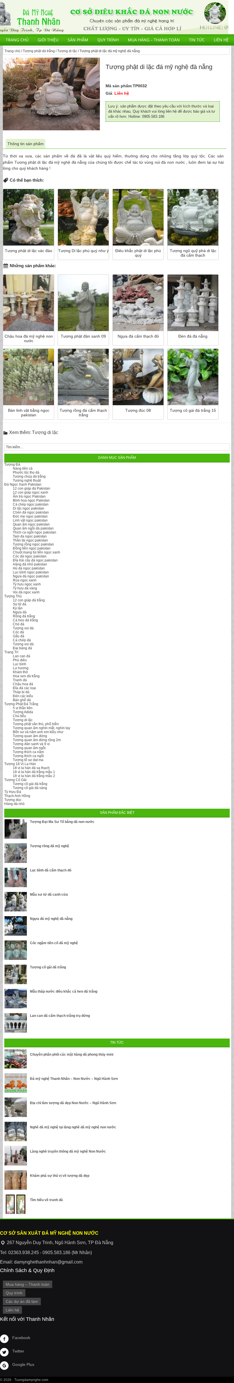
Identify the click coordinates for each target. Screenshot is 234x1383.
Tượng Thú (13, 596)
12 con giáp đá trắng (29, 600)
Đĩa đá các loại (24, 688)
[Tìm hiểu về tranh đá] (15, 1204)
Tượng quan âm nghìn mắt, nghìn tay (41, 728)
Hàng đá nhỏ (14, 804)
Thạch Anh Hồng (17, 796)
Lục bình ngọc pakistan (31, 572)
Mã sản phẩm (119, 86)
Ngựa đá (20, 612)
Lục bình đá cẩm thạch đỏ (50, 870)
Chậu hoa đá (23, 684)
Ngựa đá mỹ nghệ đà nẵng (51, 919)
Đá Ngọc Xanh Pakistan (22, 484)
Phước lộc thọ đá (26, 472)
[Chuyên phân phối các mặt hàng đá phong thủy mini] (15, 1059)
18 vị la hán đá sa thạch (31, 768)
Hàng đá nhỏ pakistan (30, 564)
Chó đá (18, 624)
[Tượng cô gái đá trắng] (15, 974)
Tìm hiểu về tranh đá (46, 1200)
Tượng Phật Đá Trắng (21, 704)
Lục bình (19, 664)
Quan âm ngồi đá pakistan (33, 528)
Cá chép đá (22, 640)
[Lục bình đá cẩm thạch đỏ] (15, 877)
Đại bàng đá (22, 648)
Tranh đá (20, 680)
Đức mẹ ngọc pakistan (30, 516)
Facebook (21, 1337)
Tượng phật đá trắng (39, 51)
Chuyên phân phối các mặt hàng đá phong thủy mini (71, 1054)
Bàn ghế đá (22, 700)
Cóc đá (18, 632)
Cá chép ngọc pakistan (31, 504)
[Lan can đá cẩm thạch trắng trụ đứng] (15, 1023)
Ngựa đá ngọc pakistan (31, 576)
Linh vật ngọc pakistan (30, 520)
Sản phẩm (78, 39)
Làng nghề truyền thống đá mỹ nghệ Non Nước (68, 1151)
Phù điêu (20, 660)
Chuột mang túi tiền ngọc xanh (36, 552)
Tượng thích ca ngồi (28, 756)
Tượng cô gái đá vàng (30, 788)
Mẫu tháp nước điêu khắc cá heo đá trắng (63, 991)
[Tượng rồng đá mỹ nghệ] (15, 853)
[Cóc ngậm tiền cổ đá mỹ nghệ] (15, 950)
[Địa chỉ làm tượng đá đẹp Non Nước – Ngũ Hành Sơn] (15, 1107)
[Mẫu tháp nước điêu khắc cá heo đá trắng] (15, 999)
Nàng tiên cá (23, 469)
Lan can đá (21, 656)
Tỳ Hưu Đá (12, 792)
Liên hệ (221, 39)
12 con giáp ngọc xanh (30, 492)
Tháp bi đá (21, 692)
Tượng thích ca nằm (28, 752)
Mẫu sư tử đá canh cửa (49, 895)
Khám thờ (20, 672)
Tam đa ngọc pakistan (30, 536)
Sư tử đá (19, 604)
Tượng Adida (23, 712)
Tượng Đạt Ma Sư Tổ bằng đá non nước (62, 822)
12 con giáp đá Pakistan (31, 488)
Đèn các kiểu (23, 696)
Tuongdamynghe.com (31, 1380)
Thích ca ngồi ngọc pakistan (34, 532)
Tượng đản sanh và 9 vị (31, 744)
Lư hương (21, 668)
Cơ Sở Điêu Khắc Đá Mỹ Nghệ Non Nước (114, 17)
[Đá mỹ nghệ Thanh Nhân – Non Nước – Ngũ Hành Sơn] (15, 1083)
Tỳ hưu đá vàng (25, 588)
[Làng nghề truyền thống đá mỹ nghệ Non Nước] (15, 1156)
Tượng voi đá (23, 628)
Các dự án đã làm (22, 1301)
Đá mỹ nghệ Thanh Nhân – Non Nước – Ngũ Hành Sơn (74, 1079)
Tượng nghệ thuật (27, 480)
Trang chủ (17, 39)
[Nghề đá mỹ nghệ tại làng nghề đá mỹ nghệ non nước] (15, 1131)
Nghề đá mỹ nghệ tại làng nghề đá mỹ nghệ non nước (73, 1127)
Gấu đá (18, 636)
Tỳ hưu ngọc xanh (27, 584)
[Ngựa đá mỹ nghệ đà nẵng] (15, 926)
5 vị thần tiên (23, 708)
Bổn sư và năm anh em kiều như (38, 732)
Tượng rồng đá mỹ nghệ (49, 846)
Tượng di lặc (67, 51)
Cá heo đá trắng (25, 620)
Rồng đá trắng (24, 616)
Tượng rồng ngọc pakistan (33, 544)
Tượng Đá (12, 465)
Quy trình (108, 39)
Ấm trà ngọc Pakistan (29, 496)
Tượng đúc (12, 800)
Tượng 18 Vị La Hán (20, 764)
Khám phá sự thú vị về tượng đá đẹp (59, 1176)
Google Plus (23, 1364)
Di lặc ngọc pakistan (28, 508)
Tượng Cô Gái (15, 780)
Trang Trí (11, 652)
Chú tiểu (19, 716)
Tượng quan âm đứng (30, 736)
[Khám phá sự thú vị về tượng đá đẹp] (15, 1180)
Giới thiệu (48, 39)
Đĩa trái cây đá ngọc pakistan (35, 560)
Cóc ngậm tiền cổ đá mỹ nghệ (54, 943)
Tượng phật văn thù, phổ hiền (36, 724)
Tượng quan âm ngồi (29, 748)
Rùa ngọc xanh (25, 580)
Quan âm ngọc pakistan (31, 524)
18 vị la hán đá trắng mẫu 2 (34, 776)
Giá (109, 93)
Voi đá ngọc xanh (26, 592)
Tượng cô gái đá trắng (30, 784)
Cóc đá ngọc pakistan (30, 556)
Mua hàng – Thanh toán (154, 39)
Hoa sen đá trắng (26, 676)
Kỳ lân (18, 608)
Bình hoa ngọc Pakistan (31, 500)
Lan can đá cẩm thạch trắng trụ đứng (60, 1016)
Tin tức (197, 39)
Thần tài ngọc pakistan (30, 540)
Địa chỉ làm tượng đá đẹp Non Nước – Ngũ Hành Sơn (73, 1103)
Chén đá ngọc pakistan (31, 512)
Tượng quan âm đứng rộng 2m (37, 740)
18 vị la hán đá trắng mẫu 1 (34, 772)
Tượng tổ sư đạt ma (28, 760)
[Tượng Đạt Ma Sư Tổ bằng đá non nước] (15, 829)
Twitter (18, 1351)
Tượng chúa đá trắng (29, 476)
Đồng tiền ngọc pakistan (32, 548)
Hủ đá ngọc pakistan (29, 568)
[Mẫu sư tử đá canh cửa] (15, 902)
